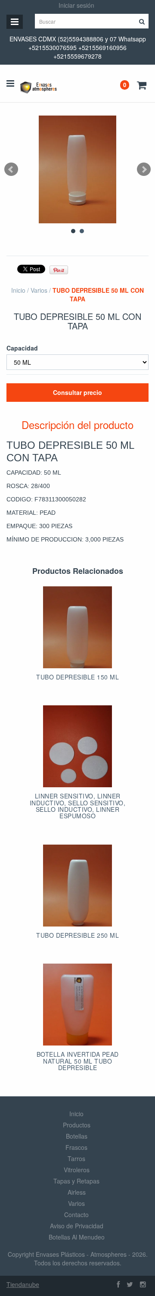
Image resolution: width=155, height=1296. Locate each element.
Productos (76, 1125)
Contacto (76, 1214)
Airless (77, 1192)
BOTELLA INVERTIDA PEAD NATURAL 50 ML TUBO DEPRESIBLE (78, 1061)
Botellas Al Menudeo (77, 1237)
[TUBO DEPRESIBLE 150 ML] (77, 627)
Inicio (18, 290)
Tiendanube (22, 1284)
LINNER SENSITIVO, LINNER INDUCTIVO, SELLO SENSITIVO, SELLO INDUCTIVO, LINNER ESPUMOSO (78, 806)
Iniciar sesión (76, 5)
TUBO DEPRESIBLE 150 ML (77, 677)
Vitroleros (77, 1169)
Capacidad (22, 348)
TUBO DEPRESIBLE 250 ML (77, 935)
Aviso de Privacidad (76, 1225)
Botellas (76, 1136)
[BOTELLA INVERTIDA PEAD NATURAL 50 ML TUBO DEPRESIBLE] (77, 1005)
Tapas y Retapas (76, 1181)
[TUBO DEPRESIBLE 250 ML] (77, 886)
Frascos (76, 1147)
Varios (39, 290)
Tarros (76, 1158)
